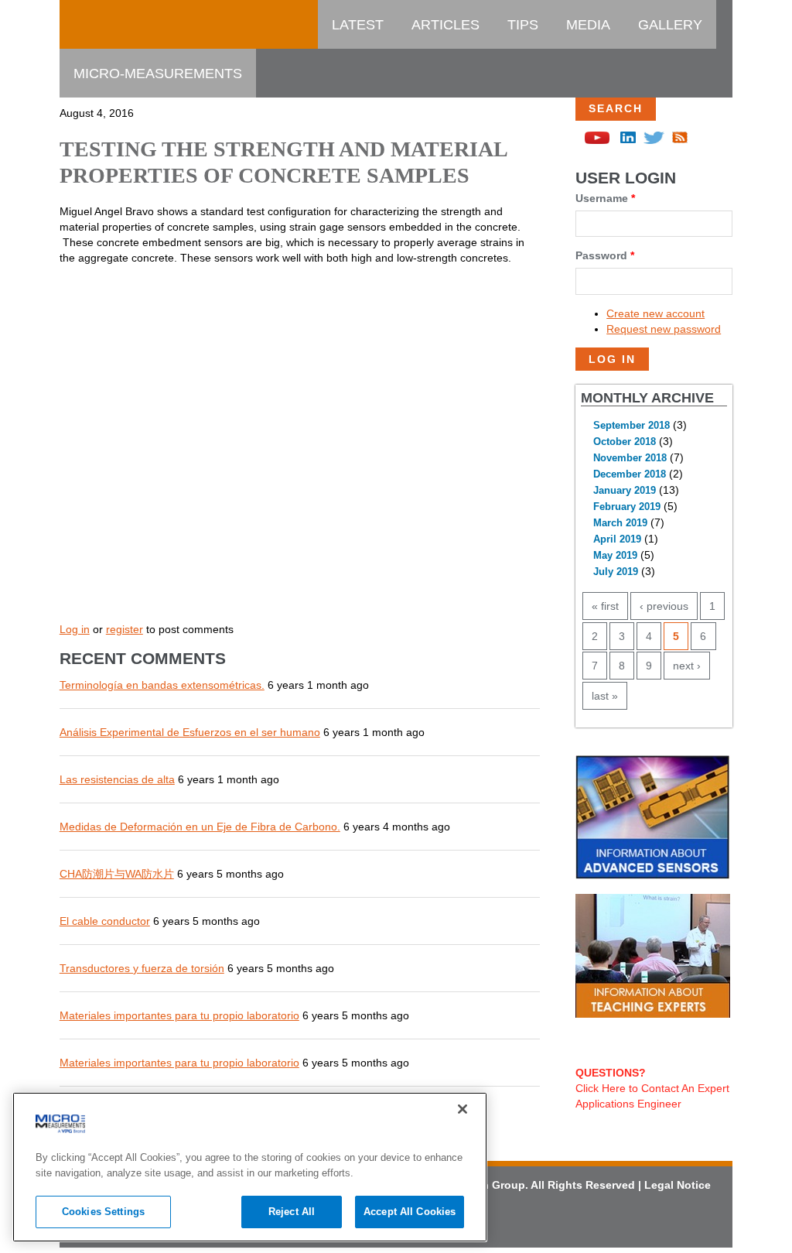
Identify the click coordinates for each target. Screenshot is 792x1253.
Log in (75, 629)
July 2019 (615, 572)
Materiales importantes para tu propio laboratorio (179, 1015)
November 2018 (630, 458)
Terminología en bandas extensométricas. (162, 685)
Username (605, 198)
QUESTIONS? (610, 1072)
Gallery (670, 25)
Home (94, 25)
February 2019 (627, 507)
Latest (358, 25)
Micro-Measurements (157, 73)
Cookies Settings (103, 1211)
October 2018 (624, 441)
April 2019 (617, 539)
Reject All (291, 1211)
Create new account (655, 313)
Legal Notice (677, 1185)
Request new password (663, 329)
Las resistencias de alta (117, 779)
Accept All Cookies (410, 1211)
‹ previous (664, 606)
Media (588, 25)
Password (604, 255)
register (124, 629)
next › (687, 665)
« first (605, 606)
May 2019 (615, 555)
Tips (522, 25)
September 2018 (631, 425)
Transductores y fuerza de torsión (142, 968)
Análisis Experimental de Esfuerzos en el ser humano (190, 732)
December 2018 (629, 474)
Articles (445, 25)
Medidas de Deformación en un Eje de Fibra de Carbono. (200, 826)
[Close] (463, 1109)
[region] (249, 1167)
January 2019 (624, 490)
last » (605, 696)
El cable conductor (105, 921)
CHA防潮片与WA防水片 (117, 874)
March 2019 (620, 523)
